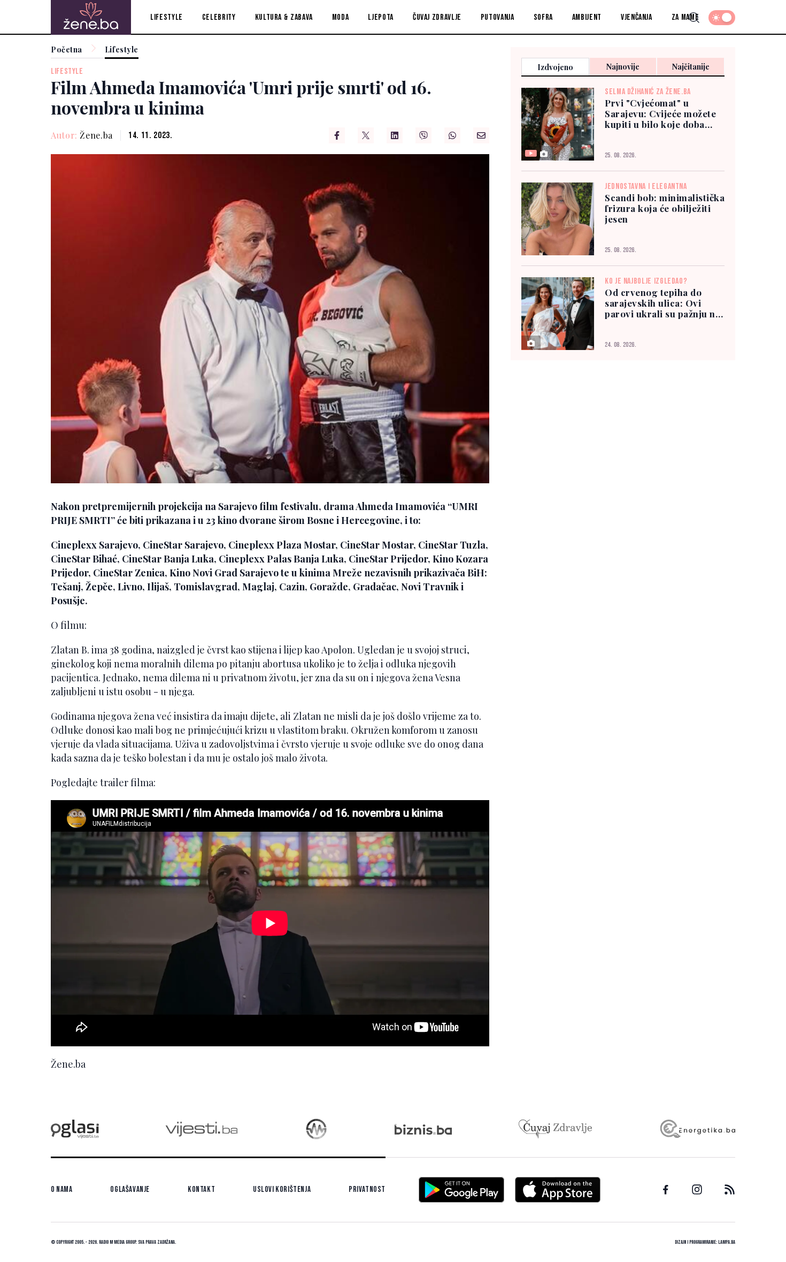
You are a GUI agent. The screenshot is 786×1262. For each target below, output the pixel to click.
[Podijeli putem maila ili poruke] (481, 135)
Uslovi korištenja (282, 1189)
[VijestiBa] (201, 1129)
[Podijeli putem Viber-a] (423, 135)
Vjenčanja (636, 17)
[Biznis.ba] (423, 1129)
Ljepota (380, 17)
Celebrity (219, 17)
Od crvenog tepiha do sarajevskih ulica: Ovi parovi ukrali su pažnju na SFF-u (662, 303)
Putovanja (497, 17)
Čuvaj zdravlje (437, 17)
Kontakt (201, 1189)
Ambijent (587, 17)
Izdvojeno (555, 67)
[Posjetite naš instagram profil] (697, 1189)
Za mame (685, 17)
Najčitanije (691, 67)
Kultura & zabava (284, 17)
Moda (340, 17)
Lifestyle (166, 17)
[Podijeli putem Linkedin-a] (395, 135)
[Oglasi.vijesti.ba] (75, 1129)
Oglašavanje (130, 1189)
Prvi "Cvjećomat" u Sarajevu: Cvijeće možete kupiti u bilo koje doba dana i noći (660, 114)
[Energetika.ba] (697, 1129)
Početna (66, 50)
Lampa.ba (726, 1242)
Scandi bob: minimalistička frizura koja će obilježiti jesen (665, 209)
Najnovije (622, 67)
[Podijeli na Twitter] (366, 135)
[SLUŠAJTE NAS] (316, 1129)
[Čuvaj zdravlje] (555, 1129)
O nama (62, 1189)
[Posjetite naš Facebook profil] (666, 1190)
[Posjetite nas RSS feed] (729, 1189)
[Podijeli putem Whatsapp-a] (452, 135)
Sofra (543, 17)
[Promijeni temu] (721, 17)
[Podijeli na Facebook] (337, 135)
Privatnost (367, 1189)
